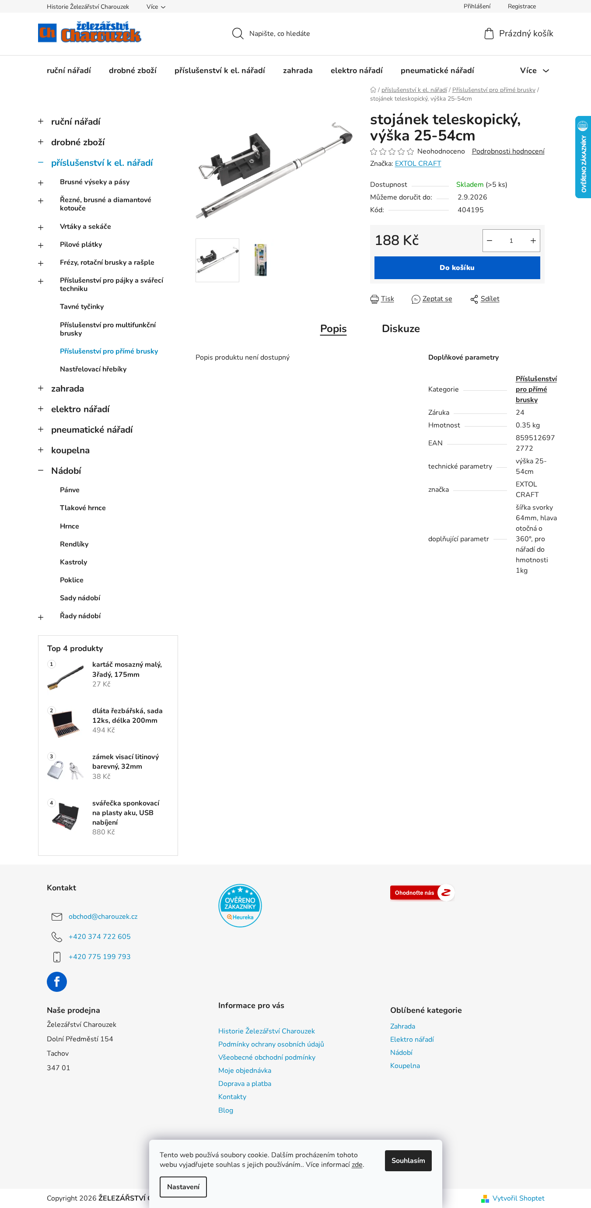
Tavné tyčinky (82, 307)
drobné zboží (78, 142)
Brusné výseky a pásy (94, 182)
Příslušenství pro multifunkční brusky (108, 329)
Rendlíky (74, 544)
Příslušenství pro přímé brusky (109, 351)
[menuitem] (69, 70)
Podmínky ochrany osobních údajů (271, 1044)
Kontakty (232, 1097)
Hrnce (69, 526)
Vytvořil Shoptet (519, 1198)
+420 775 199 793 (100, 957)
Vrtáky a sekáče (85, 226)
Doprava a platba (244, 1084)
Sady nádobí (80, 598)
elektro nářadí (80, 409)
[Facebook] (57, 982)
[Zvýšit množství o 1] (533, 241)
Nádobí (66, 471)
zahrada (67, 388)
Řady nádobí (80, 616)
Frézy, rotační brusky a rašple (107, 262)
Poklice (72, 580)
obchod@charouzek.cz (103, 916)
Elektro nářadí (412, 1039)
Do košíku (457, 268)
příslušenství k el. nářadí (102, 163)
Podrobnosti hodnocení (508, 151)
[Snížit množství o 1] (489, 241)
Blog (225, 1110)
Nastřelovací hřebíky (93, 369)
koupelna (70, 450)
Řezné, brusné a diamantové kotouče (105, 204)
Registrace (522, 6)
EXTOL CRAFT (418, 163)
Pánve (70, 490)
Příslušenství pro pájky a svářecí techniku (111, 285)
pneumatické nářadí (92, 430)
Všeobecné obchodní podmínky (266, 1057)
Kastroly (73, 562)
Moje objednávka (244, 1070)
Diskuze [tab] (401, 329)
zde (357, 1164)
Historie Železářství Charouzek (88, 7)
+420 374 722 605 (100, 937)
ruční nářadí (75, 122)
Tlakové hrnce (83, 508)
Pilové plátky (81, 244)
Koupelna (405, 1066)
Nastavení (183, 1187)
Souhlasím (408, 1161)
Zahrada (402, 1026)
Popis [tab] (333, 329)
